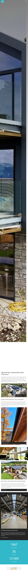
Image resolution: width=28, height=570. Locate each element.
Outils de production (4, 537)
